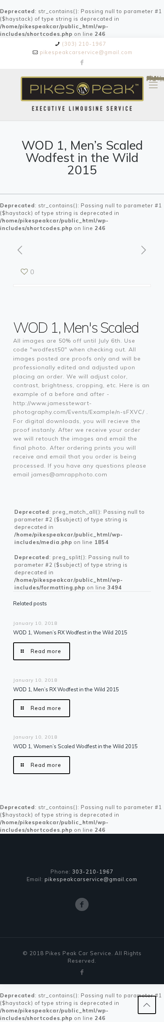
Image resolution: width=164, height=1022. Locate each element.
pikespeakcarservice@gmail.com (86, 52)
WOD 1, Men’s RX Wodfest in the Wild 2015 (66, 689)
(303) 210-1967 (84, 44)
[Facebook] (82, 62)
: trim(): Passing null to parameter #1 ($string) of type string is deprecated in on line (153, 79)
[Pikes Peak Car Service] (82, 95)
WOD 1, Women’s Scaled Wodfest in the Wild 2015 (75, 746)
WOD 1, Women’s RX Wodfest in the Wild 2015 (70, 632)
